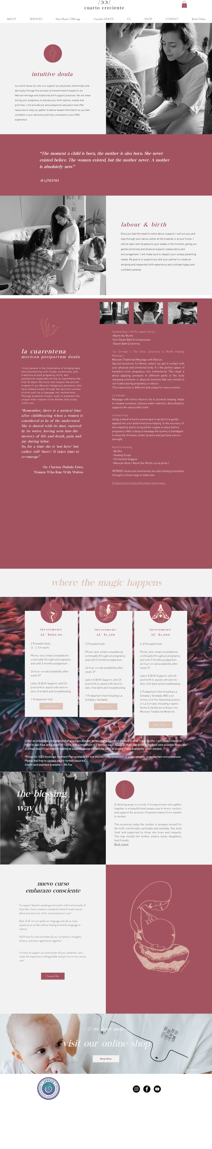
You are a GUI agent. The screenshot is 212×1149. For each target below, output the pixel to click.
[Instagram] (136, 1089)
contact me (54, 761)
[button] (184, 4)
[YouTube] (157, 1089)
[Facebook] (146, 1089)
